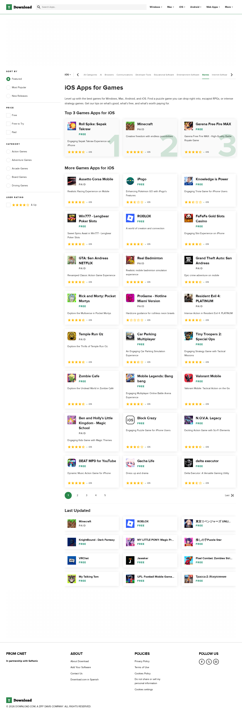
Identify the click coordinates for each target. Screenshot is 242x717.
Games (205, 75)
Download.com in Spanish (85, 679)
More (228, 7)
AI (101, 75)
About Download (80, 661)
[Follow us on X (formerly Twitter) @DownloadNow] (209, 662)
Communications (125, 75)
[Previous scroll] (78, 74)
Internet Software (220, 75)
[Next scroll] (231, 74)
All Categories (90, 75)
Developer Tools (143, 75)
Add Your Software (81, 667)
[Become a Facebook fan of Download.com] (202, 662)
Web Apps (212, 7)
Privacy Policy (142, 661)
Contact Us (77, 673)
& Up (33, 204)
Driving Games (20, 185)
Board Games (19, 177)
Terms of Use (142, 667)
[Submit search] (39, 7)
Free (14, 115)
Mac (169, 7)
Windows (155, 7)
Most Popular (19, 87)
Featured (17, 78)
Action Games (19, 151)
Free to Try (18, 123)
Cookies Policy (143, 673)
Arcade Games (20, 168)
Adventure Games (22, 160)
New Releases (20, 95)
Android (194, 7)
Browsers (109, 75)
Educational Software (164, 75)
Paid (14, 132)
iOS (181, 7)
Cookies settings (144, 689)
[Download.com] (19, 7)
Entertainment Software (188, 75)
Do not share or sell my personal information (147, 681)
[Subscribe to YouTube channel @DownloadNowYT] (216, 662)
